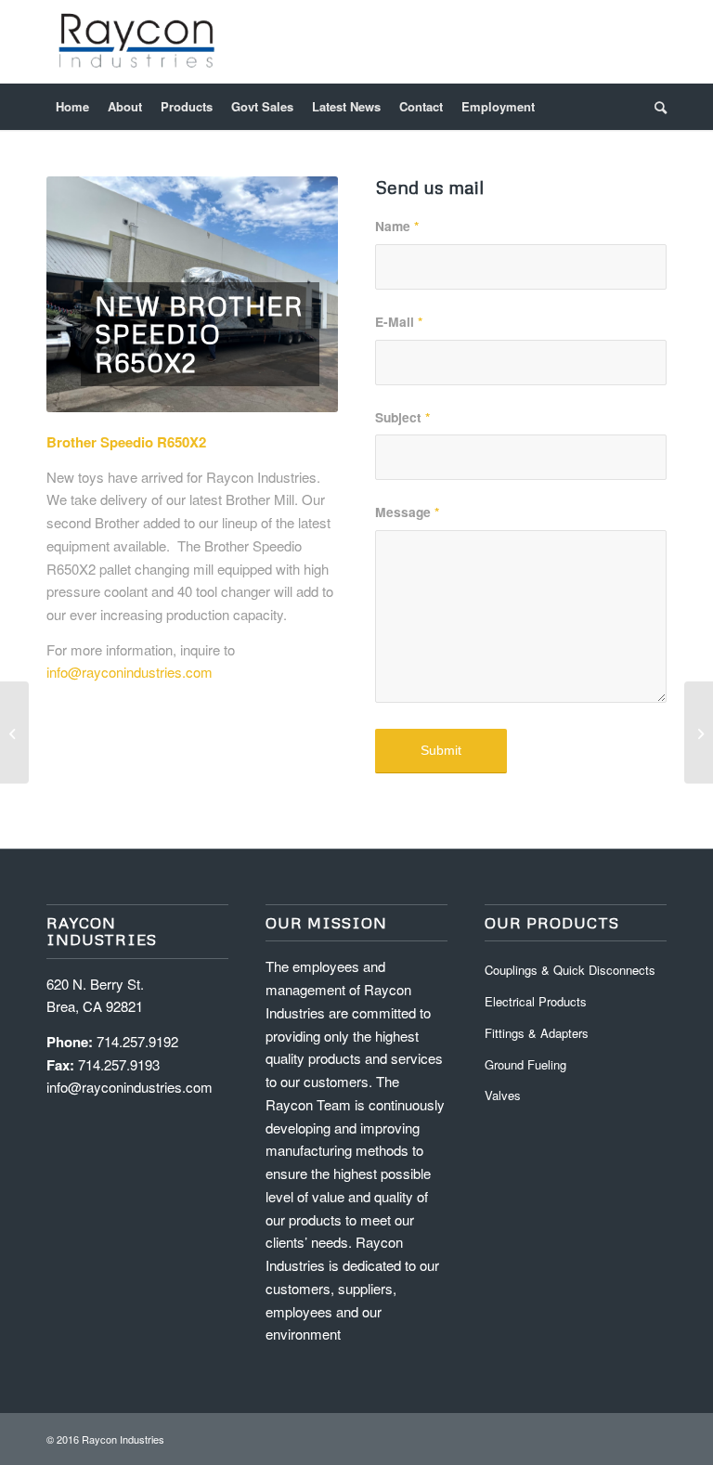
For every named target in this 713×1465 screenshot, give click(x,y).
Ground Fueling (525, 1064)
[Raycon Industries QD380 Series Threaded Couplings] (698, 732)
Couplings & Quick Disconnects (570, 970)
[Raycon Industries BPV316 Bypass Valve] (14, 732)
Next (296, 294)
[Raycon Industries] (137, 42)
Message (407, 511)
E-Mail (398, 321)
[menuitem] (72, 107)
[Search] (656, 107)
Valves (503, 1095)
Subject (402, 417)
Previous (88, 294)
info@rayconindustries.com (129, 671)
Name (397, 225)
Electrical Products (536, 1001)
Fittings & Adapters (537, 1033)
